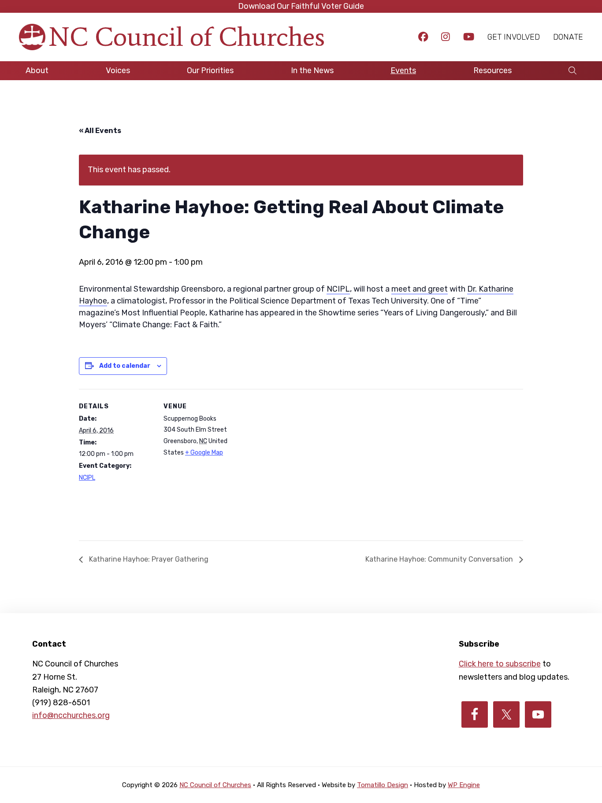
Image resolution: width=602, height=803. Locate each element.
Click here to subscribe (500, 664)
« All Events (100, 130)
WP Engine (464, 785)
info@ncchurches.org (71, 715)
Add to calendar (124, 366)
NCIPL (338, 289)
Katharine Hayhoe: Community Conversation (440, 559)
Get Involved (513, 37)
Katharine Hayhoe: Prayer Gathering (147, 559)
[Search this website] (572, 70)
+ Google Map (204, 452)
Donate (568, 37)
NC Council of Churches (187, 37)
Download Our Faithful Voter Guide (301, 6)
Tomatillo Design (382, 785)
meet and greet (419, 289)
